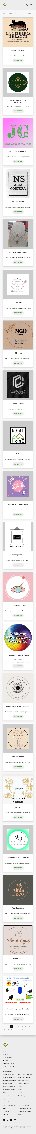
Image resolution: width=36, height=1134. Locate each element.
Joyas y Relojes (7, 1083)
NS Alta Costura (18, 202)
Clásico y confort (18, 403)
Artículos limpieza (8, 1096)
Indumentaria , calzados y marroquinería (14, 1090)
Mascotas (21, 1099)
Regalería (5, 1114)
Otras (4, 1093)
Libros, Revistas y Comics (10, 1086)
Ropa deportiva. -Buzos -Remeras (18, 409)
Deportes (5, 1099)
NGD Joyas (18, 353)
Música (20, 1086)
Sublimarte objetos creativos (18, 656)
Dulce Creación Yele (18, 605)
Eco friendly (21, 1096)
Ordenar (29, 13)
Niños (4, 1108)
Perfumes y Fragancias (24, 1111)
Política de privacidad (9, 1067)
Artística (20, 1114)
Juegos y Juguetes (23, 1083)
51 (22, 1029)
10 (11, 1029)
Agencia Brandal (20, 1128)
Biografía (5, 1054)
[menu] (31, 5)
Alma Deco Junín (18, 908)
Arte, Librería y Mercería (25, 1074)
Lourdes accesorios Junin (18, 504)
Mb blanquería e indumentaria (18, 857)
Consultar (18, 60)
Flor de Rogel (18, 958)
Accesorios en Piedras (24, 1108)
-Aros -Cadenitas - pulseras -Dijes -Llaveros (18, 257)
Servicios (20, 1090)
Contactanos (8, 1057)
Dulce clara (18, 302)
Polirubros (6, 1111)
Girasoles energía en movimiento (18, 706)
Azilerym (18, 807)
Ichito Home (18, 454)
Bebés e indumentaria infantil (11, 1077)
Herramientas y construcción (11, 1080)
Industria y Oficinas (23, 1080)
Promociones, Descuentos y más (12, 1105)
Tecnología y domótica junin (18, 1009)
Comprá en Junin (12, 13)
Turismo (20, 1102)
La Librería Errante (18, 50)
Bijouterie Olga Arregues (18, 252)
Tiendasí (8, 1128)
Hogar (20, 1093)
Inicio (4, 13)
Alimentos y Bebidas (9, 1074)
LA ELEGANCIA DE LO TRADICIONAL (18, 102)
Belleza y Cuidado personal (26, 1077)
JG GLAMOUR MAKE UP (18, 151)
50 (19, 1029)
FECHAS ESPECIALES (24, 1105)
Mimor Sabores (18, 757)
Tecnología (6, 1102)
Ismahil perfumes (18, 555)
